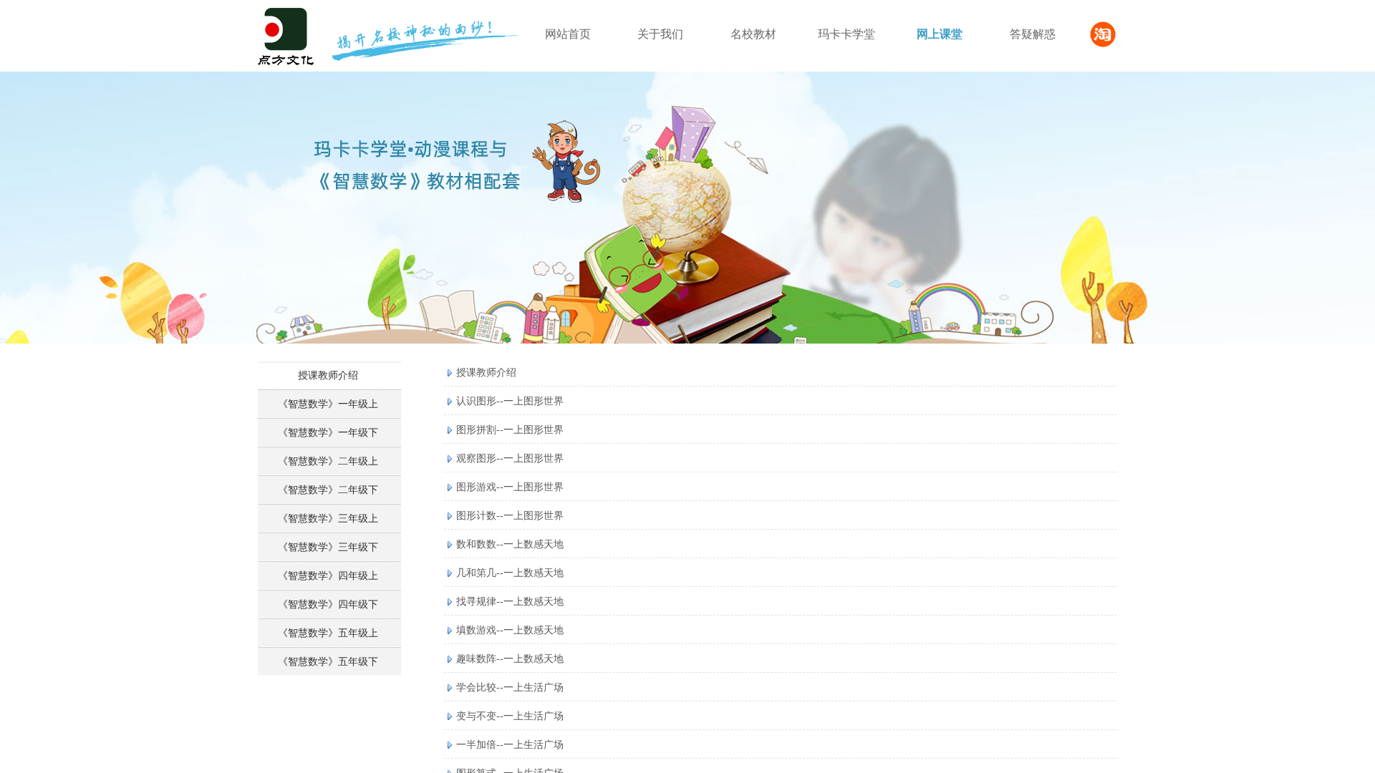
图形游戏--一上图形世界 (510, 487)
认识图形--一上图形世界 (510, 401)
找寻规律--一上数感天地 (510, 601)
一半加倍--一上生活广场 (510, 744)
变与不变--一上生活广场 (510, 716)
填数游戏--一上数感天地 (510, 630)
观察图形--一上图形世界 (510, 458)
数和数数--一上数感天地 (510, 544)
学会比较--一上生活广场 (510, 687)
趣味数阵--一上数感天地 (510, 658)
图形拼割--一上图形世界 (510, 429)
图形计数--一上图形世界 (510, 515)
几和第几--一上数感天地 (510, 573)
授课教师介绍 (486, 372)
